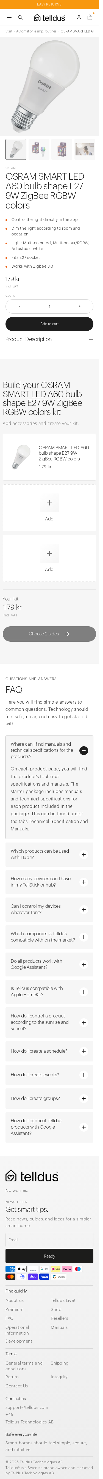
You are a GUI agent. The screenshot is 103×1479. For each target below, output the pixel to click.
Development (18, 1341)
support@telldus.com (26, 1407)
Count (10, 295)
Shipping (60, 1363)
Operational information (17, 1330)
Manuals (59, 1328)
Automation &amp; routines (36, 31)
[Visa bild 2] (39, 149)
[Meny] (9, 17)
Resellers (59, 1318)
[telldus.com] (31, 1175)
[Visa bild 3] (61, 149)
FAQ (9, 1318)
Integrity (59, 1377)
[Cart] (90, 17)
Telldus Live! (63, 1301)
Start (8, 31)
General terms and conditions (24, 1366)
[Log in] (79, 17)
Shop (56, 1310)
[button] (49, 507)
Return (12, 1377)
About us (14, 1301)
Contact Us (16, 1386)
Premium (14, 1310)
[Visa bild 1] (15, 149)
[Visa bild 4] (84, 149)
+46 (9, 1414)
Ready (49, 1256)
